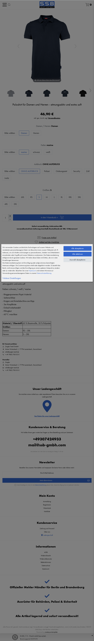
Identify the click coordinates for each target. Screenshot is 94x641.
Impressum (32, 270)
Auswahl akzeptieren (77, 259)
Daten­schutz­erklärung (44, 273)
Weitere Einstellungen (11, 278)
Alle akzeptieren (77, 248)
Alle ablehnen (77, 254)
